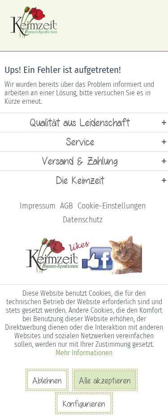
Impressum (38, 206)
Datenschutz (83, 220)
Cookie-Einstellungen (112, 206)
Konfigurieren (84, 403)
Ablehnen (47, 380)
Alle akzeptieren (105, 380)
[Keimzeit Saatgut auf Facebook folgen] (84, 274)
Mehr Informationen (84, 353)
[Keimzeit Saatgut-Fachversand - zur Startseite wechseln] (34, 22)
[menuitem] (38, 206)
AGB (66, 206)
